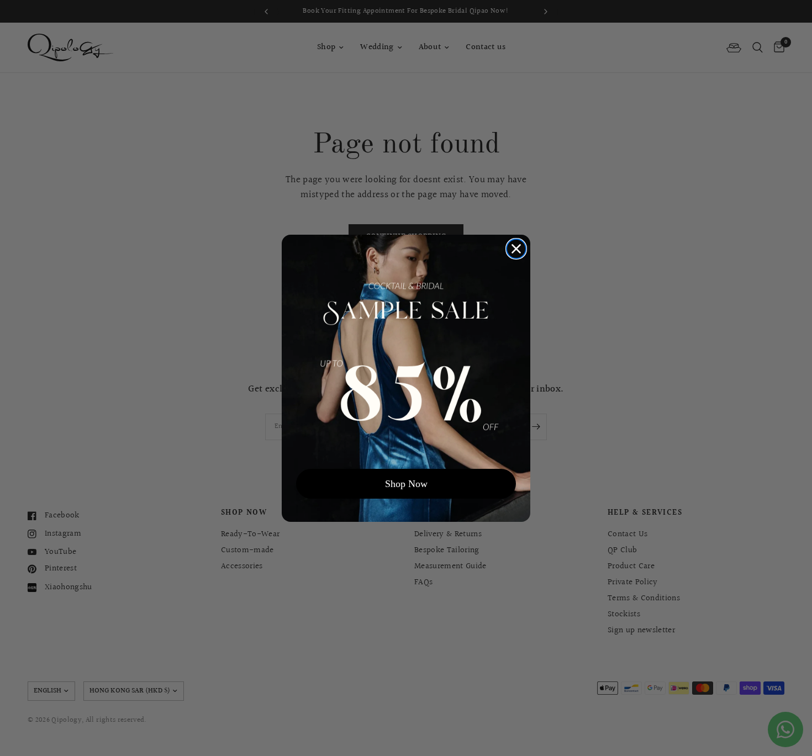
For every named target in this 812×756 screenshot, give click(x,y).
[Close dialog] (516, 248)
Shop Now (406, 483)
